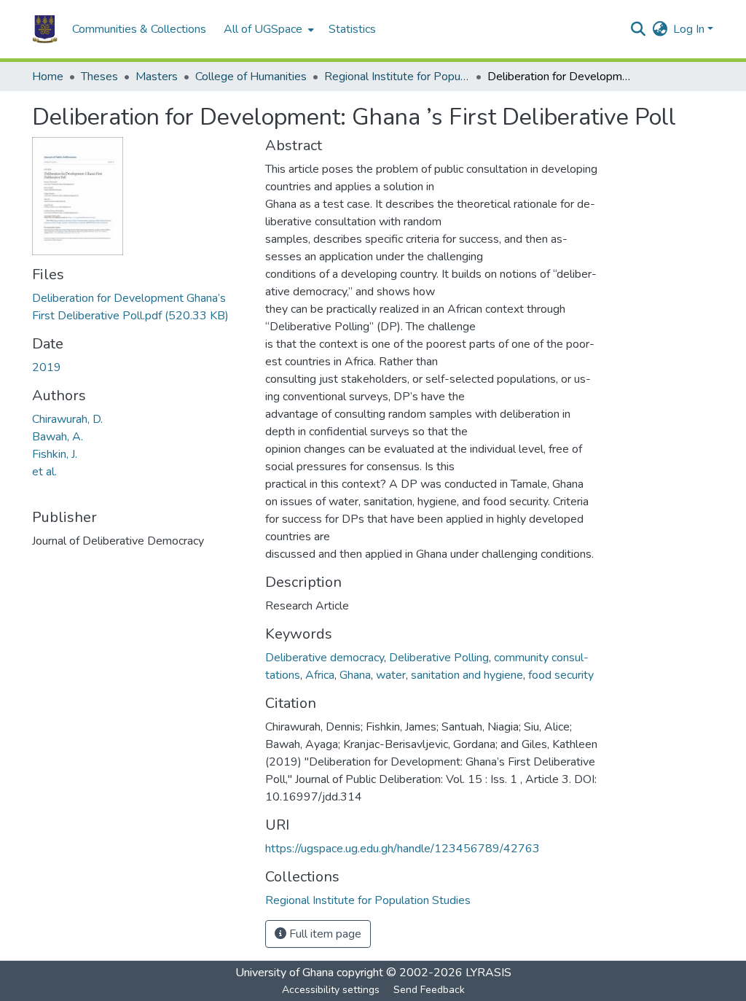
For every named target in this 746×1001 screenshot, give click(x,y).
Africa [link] (319, 675)
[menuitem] (267, 29)
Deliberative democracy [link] (324, 658)
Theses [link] (99, 77)
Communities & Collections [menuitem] (139, 29)
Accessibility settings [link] (331, 990)
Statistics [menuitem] (352, 29)
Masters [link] (157, 77)
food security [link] (561, 675)
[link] (140, 306)
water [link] (391, 675)
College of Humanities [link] (251, 77)
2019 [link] (46, 367)
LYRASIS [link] (488, 973)
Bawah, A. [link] (57, 437)
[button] (45, 29)
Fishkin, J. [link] (54, 454)
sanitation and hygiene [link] (467, 675)
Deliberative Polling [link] (439, 658)
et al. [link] (44, 472)
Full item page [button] (323, 934)
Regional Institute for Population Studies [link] (397, 77)
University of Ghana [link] (284, 973)
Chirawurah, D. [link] (67, 419)
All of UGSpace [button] (263, 29)
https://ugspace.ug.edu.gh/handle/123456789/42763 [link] (402, 849)
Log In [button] (690, 29)
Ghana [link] (355, 675)
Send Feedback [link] (429, 990)
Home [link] (47, 77)
